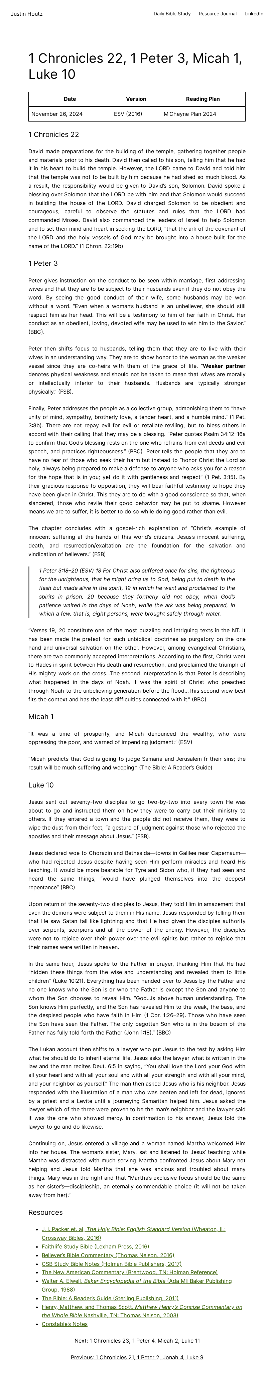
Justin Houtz (27, 13)
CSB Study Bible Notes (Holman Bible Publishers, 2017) (112, 1263)
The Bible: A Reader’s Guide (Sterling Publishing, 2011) (110, 1298)
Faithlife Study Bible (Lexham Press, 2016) (95, 1246)
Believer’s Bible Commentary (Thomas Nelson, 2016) (108, 1255)
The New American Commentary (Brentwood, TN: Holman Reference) (130, 1272)
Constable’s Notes (65, 1324)
